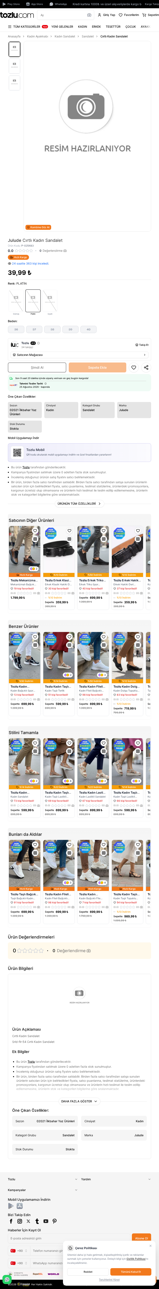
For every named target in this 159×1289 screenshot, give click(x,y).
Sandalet (88, 36)
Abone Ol (141, 1238)
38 (52, 329)
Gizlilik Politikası (136, 1258)
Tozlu (26, 467)
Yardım (86, 1179)
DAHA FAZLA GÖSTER (76, 1101)
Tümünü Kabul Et (131, 1271)
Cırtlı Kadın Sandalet (114, 36)
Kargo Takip (152, 4)
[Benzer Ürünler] (35, 539)
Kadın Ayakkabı (37, 36)
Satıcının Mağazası (30, 355)
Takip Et (143, 344)
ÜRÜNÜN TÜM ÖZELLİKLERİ (77, 503)
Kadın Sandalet (65, 36)
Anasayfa (14, 36)
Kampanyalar (17, 1190)
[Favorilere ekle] (35, 530)
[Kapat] (150, 1245)
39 (70, 329)
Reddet (88, 1271)
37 (34, 329)
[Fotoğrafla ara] (89, 15)
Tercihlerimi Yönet (109, 1279)
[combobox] (19, 1251)
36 (16, 329)
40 (88, 329)
